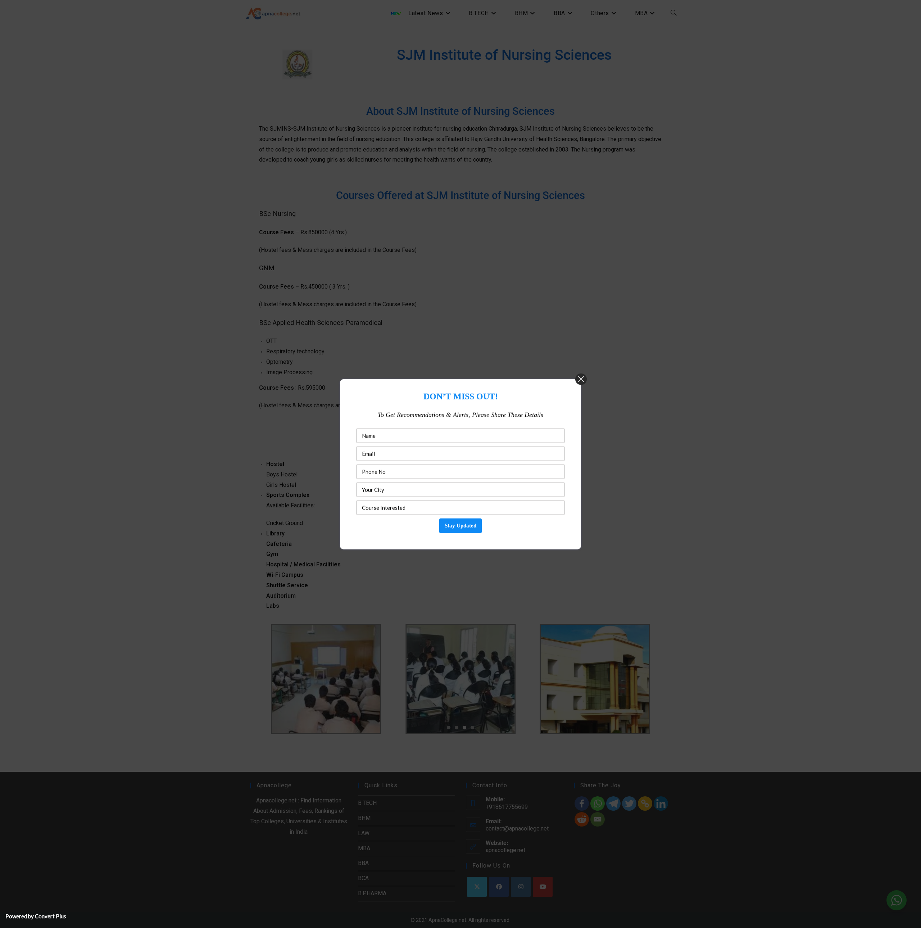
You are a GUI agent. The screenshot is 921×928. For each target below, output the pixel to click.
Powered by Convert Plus (35, 916)
